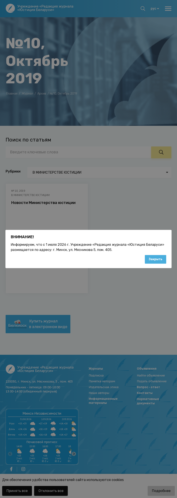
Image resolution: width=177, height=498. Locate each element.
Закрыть (155, 259)
